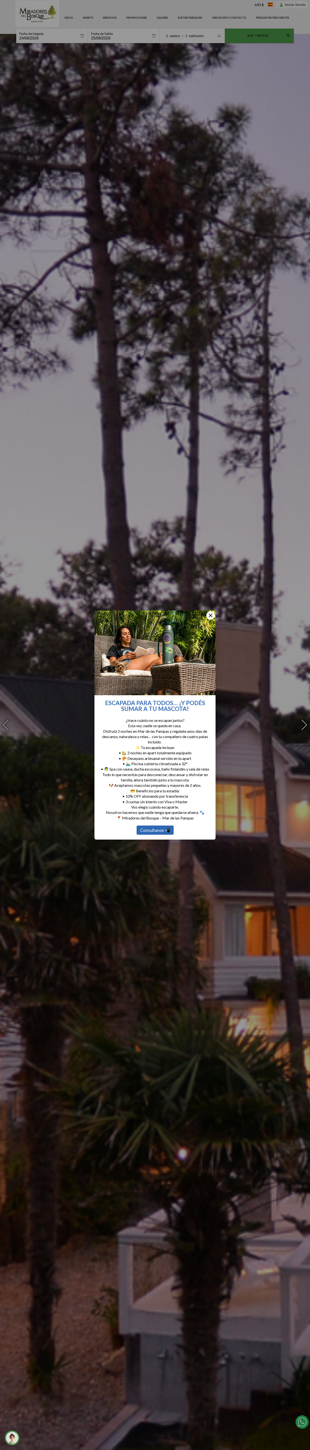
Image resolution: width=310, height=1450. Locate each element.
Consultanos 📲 (155, 830)
